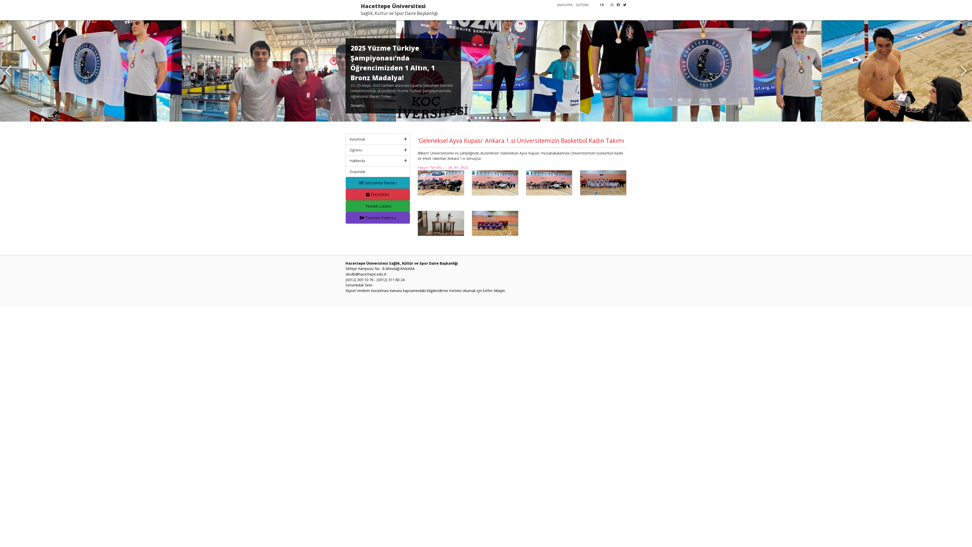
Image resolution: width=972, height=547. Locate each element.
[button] (963, 70)
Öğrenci (356, 150)
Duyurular (358, 171)
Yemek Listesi (377, 206)
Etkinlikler (380, 194)
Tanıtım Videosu (380, 218)
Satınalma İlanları (380, 183)
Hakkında (357, 160)
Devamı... (358, 105)
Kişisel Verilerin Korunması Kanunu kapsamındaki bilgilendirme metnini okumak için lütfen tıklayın (425, 290)
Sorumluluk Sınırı (359, 285)
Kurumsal (357, 139)
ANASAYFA (565, 5)
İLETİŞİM (582, 5)
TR (602, 5)
